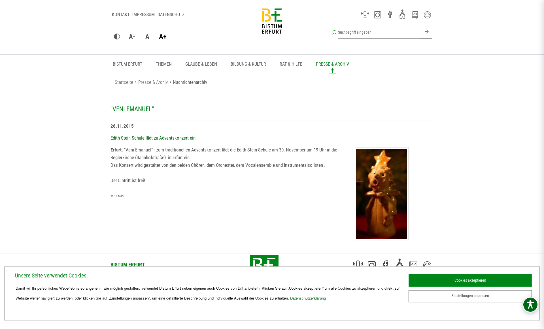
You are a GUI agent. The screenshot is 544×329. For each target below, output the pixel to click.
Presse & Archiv (332, 64)
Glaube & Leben (201, 64)
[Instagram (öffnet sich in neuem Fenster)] (377, 14)
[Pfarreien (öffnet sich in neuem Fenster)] (402, 14)
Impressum (143, 14)
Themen (164, 64)
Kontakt (120, 14)
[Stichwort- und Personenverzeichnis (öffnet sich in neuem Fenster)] (415, 15)
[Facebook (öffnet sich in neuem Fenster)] (390, 14)
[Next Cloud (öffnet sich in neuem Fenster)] (427, 14)
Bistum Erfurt (127, 64)
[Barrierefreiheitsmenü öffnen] (530, 305)
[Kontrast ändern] (116, 37)
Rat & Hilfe (291, 64)
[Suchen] (426, 32)
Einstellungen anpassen (470, 295)
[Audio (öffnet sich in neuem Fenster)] (365, 14)
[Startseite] (272, 25)
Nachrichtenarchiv (190, 82)
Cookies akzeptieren (470, 280)
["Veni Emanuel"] (382, 193)
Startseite (124, 82)
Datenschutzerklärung (308, 298)
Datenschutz (171, 14)
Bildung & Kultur (248, 64)
